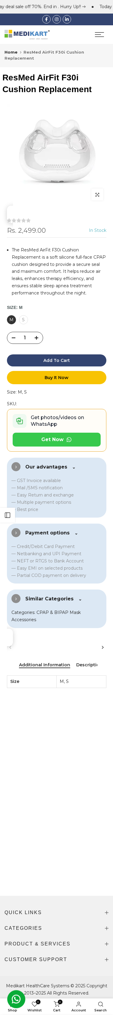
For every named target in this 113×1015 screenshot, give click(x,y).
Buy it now (56, 377)
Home (11, 52)
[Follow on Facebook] (46, 19)
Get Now (52, 439)
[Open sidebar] (7, 515)
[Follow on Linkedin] (67, 19)
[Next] (102, 647)
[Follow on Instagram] (56, 19)
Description (89, 665)
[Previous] (10, 647)
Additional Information (44, 665)
